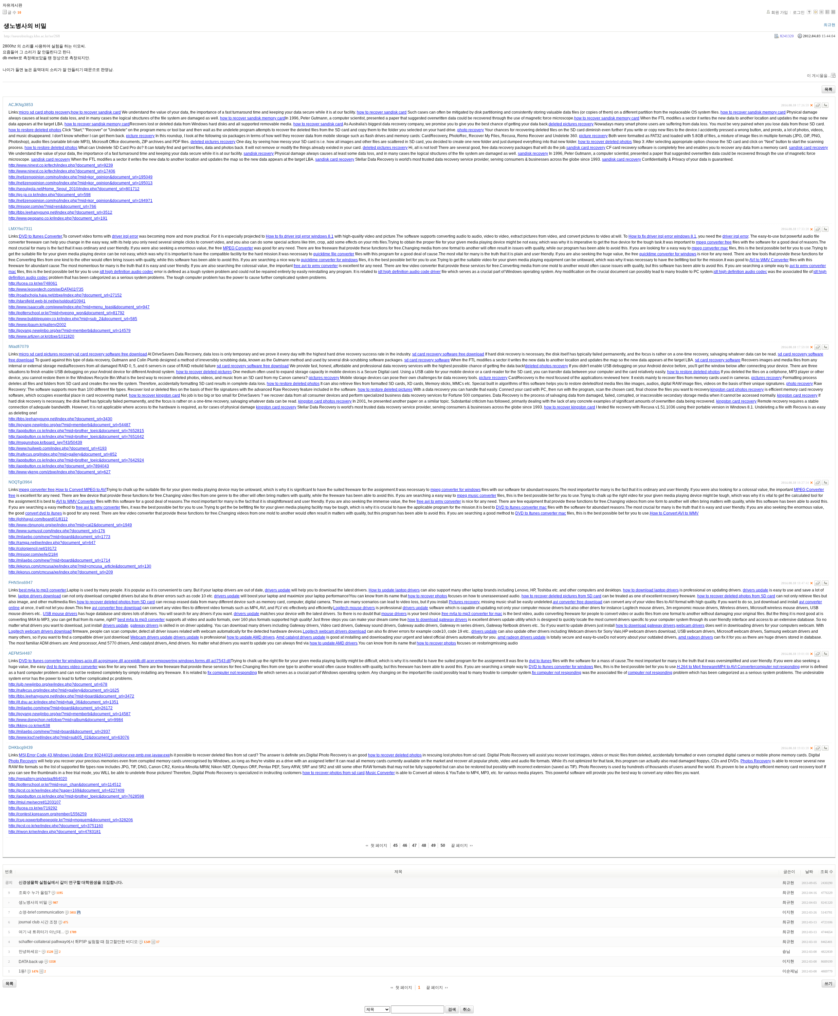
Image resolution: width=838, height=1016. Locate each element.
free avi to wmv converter (316, 265)
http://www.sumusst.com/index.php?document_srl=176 (57, 531)
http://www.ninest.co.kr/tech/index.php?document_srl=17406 (62, 171)
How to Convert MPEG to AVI (81, 489)
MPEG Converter (238, 248)
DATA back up (31, 961)
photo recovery (470, 130)
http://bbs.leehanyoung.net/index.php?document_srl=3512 (60, 212)
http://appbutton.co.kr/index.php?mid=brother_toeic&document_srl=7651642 (76, 436)
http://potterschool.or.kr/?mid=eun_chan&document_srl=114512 (65, 784)
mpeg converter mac (710, 248)
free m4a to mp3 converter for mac (472, 613)
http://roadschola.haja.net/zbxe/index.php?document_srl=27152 (65, 295)
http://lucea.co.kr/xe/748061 (33, 283)
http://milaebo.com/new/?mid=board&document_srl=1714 (59, 560)
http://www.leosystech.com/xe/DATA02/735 (46, 289)
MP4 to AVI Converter (736, 666)
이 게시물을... (818, 75)
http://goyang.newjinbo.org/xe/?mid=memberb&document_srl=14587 (70, 714)
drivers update (277, 590)
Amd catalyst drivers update (300, 637)
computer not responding (777, 666)
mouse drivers (394, 613)
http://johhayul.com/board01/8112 (38, 519)
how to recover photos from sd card (333, 773)
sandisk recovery (259, 153)
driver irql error (125, 236)
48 (424, 845)
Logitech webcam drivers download (40, 631)
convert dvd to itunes (43, 513)
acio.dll (90, 661)
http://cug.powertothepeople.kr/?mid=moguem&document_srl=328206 (71, 820)
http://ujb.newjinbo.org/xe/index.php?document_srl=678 (58, 684)
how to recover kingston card (154, 395)
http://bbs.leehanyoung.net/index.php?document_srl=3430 (60, 419)
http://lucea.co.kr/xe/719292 (33, 808)
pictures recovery (324, 377)
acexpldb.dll (135, 661)
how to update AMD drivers (251, 637)
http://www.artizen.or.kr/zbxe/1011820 (41, 336)
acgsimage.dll (110, 661)
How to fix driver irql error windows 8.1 (300, 236)
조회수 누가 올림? (34, 892)
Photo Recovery (23, 761)
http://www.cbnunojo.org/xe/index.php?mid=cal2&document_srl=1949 (70, 525)
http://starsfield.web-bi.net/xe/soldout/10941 (47, 301)
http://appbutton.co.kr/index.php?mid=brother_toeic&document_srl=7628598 (76, 796)
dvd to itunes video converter (72, 666)
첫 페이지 (379, 845)
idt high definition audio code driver (409, 271)
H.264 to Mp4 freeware (697, 666)
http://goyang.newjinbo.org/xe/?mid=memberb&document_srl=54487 (70, 425)
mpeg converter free (714, 242)
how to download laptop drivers (651, 590)
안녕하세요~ (30, 951)
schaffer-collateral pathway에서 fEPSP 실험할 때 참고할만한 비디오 (78, 941)
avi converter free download (577, 602)
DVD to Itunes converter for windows (51, 661)
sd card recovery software (427, 360)
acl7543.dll (221, 661)
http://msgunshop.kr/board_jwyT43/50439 (45, 442)
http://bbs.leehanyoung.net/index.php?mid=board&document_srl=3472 (71, 696)
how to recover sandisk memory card (753, 112)
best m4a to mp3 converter (42, 590)
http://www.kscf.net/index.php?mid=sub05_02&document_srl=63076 (69, 737)
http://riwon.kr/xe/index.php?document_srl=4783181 (55, 831)
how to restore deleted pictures (385, 389)
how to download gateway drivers (437, 619)
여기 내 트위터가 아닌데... (41, 932)
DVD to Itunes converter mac (521, 507)
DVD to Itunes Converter (40, 236)
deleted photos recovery (546, 366)
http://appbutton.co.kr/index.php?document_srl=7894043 (59, 466)
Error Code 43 (39, 755)
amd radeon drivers (695, 637)
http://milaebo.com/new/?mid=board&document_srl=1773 (59, 537)
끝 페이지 (459, 845)
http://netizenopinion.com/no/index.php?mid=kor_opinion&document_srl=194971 (81, 200)
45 (395, 845)
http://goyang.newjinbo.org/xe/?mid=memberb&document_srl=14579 (70, 330)
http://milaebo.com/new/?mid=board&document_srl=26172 (61, 708)
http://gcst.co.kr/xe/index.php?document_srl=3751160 (56, 826)
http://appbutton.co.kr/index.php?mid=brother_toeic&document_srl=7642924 (76, 460)
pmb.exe (143, 755)
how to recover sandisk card (96, 112)
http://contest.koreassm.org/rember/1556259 (48, 814)
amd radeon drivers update (522, 637)
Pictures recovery (464, 602)
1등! (22, 971)
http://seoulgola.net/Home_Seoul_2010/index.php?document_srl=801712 (74, 189)
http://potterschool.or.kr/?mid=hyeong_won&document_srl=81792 (66, 313)
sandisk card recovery (585, 147)
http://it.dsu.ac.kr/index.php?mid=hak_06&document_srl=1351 (63, 702)
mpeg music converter (476, 495)
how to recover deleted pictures (204, 372)
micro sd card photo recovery (44, 112)
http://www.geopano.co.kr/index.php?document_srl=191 (58, 218)
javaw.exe (161, 755)
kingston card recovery (797, 395)
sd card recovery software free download (111, 354)
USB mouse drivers (60, 613)
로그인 (799, 12)
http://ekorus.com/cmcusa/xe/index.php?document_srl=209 (61, 572)
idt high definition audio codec (126, 271)
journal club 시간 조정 (38, 922)
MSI (22, 755)
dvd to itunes (540, 661)
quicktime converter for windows (667, 254)
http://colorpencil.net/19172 (33, 548)
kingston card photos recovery (737, 389)
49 (433, 845)
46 (405, 845)
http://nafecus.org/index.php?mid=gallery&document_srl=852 (63, 454)
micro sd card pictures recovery (46, 354)
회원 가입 (779, 12)
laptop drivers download (39, 596)
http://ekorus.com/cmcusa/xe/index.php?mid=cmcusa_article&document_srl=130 (80, 566)
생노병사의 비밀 (25, 26)
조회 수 (826, 871)
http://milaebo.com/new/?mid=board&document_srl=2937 (59, 731)
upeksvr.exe (124, 755)
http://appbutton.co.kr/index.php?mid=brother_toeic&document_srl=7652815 (76, 430)
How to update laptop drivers (394, 590)
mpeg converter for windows (455, 489)
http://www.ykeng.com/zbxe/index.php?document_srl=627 (60, 472)
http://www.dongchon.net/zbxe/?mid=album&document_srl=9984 (66, 719)
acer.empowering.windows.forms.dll (178, 661)
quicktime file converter (333, 254)
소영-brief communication (41, 912)
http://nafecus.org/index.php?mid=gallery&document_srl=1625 (64, 690)
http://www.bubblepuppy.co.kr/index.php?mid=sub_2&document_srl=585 (73, 319)
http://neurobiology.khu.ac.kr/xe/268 (32, 36)
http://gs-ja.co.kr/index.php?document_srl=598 (50, 194)
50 (443, 845)
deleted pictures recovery (571, 124)
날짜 (809, 871)
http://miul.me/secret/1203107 (35, 802)
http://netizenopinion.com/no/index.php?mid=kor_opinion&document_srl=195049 (81, 177)
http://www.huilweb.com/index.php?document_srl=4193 (58, 448)
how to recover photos (427, 596)
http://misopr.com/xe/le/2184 (33, 554)
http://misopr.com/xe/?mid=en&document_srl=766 (52, 206)
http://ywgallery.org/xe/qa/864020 (38, 778)
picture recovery (140, 136)
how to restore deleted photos (35, 130)
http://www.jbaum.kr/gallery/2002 (37, 324)
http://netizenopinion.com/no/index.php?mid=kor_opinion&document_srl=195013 (81, 183)
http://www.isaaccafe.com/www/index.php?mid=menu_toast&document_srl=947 (79, 307)
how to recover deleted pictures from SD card (561, 596)
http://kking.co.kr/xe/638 (29, 725)
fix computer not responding (232, 672)
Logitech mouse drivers (354, 608)
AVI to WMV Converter (769, 260)
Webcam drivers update (151, 637)
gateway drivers (144, 625)
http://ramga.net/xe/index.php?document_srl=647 (52, 542)
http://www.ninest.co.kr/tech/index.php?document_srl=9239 (61, 165)
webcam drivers (690, 625)
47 (414, 845)
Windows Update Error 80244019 (83, 755)
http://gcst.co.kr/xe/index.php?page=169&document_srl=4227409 (66, 790)
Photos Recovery (755, 761)
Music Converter (380, 773)
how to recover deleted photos (605, 141)
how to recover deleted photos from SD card (736, 596)
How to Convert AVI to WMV (674, 513)
